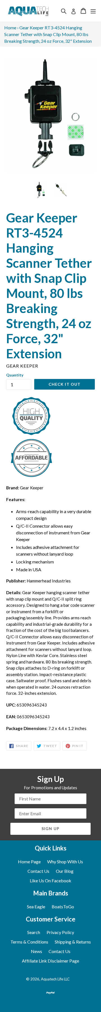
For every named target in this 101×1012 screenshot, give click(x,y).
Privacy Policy (60, 932)
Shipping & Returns (73, 941)
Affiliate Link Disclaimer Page (50, 960)
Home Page (29, 861)
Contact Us (38, 871)
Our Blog (65, 871)
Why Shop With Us (65, 861)
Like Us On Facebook (50, 880)
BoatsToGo (63, 906)
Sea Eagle (36, 906)
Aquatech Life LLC (55, 979)
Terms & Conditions (29, 941)
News (36, 951)
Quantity (14, 375)
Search (33, 932)
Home (10, 27)
